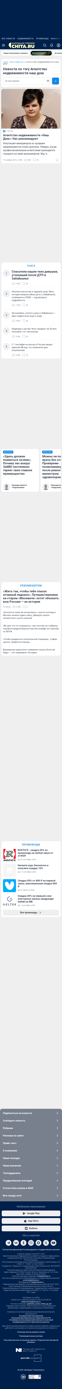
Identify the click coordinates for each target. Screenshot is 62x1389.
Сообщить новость (14, 1120)
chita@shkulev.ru (43, 1276)
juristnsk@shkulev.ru (31, 1280)
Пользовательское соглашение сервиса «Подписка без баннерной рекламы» (31, 1341)
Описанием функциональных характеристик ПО (31, 1318)
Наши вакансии (12, 1165)
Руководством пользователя (31, 1316)
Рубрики (8, 1128)
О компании (10, 1150)
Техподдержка (11, 1173)
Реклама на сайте (13, 1135)
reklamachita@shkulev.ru (31, 1302)
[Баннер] (41, 53)
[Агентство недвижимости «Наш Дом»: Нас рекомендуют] (31, 109)
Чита (5, 62)
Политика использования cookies (31, 1332)
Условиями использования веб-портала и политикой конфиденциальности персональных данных (31, 1321)
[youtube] (53, 1243)
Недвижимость (25, 39)
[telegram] (8, 1243)
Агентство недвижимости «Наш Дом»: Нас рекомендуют (26, 136)
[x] (46, 1243)
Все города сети (12, 1195)
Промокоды (42, 39)
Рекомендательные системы (31, 1336)
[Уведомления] (51, 45)
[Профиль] (58, 45)
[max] (38, 1243)
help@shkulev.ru (37, 1282)
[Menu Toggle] (3, 45)
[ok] (23, 1243)
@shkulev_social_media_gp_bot (39, 1304)
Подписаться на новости (17, 1113)
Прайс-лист (10, 1143)
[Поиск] (44, 45)
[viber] (31, 1243)
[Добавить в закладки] (57, 160)
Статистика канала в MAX (18, 1188)
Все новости (8, 39)
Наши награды (11, 1158)
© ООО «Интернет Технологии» (31, 1370)
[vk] (16, 1243)
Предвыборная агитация (17, 1180)
